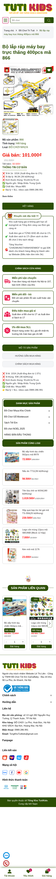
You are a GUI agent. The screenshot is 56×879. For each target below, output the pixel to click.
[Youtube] (19, 772)
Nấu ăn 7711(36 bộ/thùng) (35, 471)
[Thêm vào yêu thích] (49, 70)
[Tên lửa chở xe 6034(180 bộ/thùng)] (12, 497)
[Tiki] (19, 757)
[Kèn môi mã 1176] (12, 555)
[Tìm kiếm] (49, 20)
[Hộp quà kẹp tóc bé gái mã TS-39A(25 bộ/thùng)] (12, 516)
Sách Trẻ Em (11, 422)
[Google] (26, 772)
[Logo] (28, 8)
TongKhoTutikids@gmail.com (23, 734)
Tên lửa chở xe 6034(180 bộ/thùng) (34, 492)
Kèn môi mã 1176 (31, 549)
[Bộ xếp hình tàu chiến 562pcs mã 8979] (12, 457)
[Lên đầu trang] (50, 860)
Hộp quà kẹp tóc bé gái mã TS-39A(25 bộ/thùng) (35, 511)
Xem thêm (7, 196)
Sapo (34, 803)
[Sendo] (26, 757)
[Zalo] (4, 772)
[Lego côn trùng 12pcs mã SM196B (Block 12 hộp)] (12, 536)
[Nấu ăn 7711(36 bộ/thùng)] (12, 477)
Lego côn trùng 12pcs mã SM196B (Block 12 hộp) (34, 531)
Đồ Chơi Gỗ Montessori (16, 416)
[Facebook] (11, 772)
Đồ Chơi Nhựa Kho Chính (17, 410)
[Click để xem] (28, 91)
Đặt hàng (14, 646)
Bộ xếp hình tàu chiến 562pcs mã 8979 (33, 453)
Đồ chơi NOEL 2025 (14, 428)
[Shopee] (4, 757)
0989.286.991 (21, 729)
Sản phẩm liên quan (28, 588)
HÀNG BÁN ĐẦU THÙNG (17, 434)
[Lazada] (11, 757)
